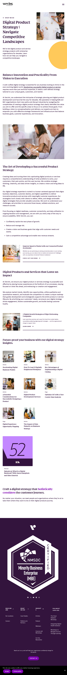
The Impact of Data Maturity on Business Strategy (32, 426)
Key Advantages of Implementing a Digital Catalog (53, 369)
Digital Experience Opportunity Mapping (11, 425)
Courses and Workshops (39, 632)
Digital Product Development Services (32, 396)
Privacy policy (17, 671)
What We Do (9, 18)
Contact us (33, 658)
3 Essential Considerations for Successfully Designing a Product (12, 398)
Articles (38, 616)
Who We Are (8, 609)
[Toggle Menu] (63, 4)
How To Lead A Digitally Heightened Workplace (33, 368)
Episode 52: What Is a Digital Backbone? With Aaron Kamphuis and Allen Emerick (16, 473)
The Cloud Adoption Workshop (53, 617)
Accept (7, 671)
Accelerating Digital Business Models (10, 368)
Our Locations (9, 616)
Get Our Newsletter (39, 639)
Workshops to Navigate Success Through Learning (56, 631)
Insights (38, 609)
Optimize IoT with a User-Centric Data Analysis (54, 396)
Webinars (38, 626)
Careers (7, 621)
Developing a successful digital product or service (42, 87)
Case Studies (24, 616)
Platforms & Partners (24, 622)
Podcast (38, 621)
